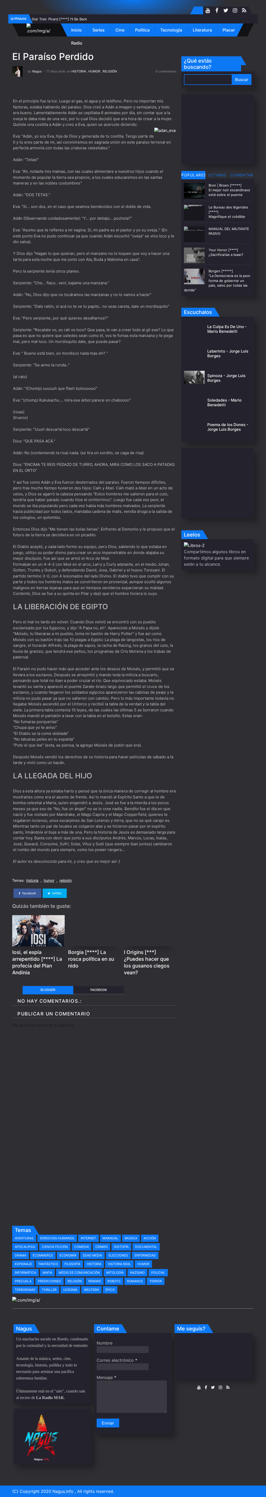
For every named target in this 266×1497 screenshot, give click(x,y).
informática (25, 1272)
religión (110, 71)
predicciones (49, 1281)
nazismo (137, 1272)
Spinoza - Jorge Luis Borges (226, 378)
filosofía (72, 1264)
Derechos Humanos (57, 1238)
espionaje (23, 1264)
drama (20, 1255)
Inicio (76, 30)
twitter (56, 893)
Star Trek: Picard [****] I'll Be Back (59, 19)
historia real (119, 1264)
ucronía (70, 1290)
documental (146, 1247)
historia (78, 71)
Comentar (242, 175)
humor (94, 71)
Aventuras (24, 1238)
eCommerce (43, 1255)
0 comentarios (166, 71)
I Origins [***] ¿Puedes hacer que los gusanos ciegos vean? (146, 962)
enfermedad (145, 1255)
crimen (101, 1247)
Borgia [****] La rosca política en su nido (91, 959)
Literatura (202, 30)
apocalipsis (25, 1247)
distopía (121, 1247)
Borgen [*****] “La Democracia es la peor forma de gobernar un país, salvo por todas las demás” (217, 280)
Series (98, 30)
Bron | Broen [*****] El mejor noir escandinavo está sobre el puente (229, 190)
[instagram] (235, 10)
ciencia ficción (55, 1247)
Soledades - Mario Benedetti (224, 402)
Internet (88, 1238)
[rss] (244, 10)
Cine (119, 30)
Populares (193, 175)
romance (135, 1281)
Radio (76, 43)
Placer (229, 30)
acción (150, 1238)
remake (94, 1281)
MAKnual (110, 1238)
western (91, 1290)
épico (110, 1290)
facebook (29, 893)
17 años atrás (55, 71)
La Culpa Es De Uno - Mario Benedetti (227, 329)
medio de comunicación (79, 1272)
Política (142, 30)
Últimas (217, 175)
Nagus (37, 71)
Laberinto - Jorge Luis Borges (227, 353)
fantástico (48, 1264)
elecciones (118, 1255)
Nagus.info (63, 1491)
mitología (115, 1272)
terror (155, 1281)
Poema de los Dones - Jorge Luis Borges (227, 427)
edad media (92, 1255)
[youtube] (207, 10)
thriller (49, 1290)
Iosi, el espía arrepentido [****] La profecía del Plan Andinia (37, 962)
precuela (23, 1281)
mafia (47, 1272)
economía (67, 1255)
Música (131, 1238)
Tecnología (171, 30)
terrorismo (25, 1290)
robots (114, 1281)
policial (158, 1272)
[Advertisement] (94, 1184)
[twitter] (225, 10)
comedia (81, 1247)
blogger (48, 990)
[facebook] (216, 10)
